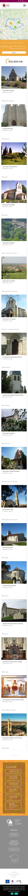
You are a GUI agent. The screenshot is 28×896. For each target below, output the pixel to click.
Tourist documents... (14, 784)
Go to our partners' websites (14, 790)
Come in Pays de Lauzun (13, 797)
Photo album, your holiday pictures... (13, 777)
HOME (3, 42)
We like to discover (11, 42)
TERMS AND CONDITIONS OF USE (14, 874)
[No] (26, 890)
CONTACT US (14, 849)
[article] (14, 84)
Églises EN (20, 42)
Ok (12, 893)
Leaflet (19, 39)
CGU (16, 893)
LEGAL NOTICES (14, 875)
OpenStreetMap (25, 39)
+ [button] (2, 11)
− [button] (2, 13)
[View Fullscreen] (2, 16)
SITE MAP (14, 877)
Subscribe (14, 834)
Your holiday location (14, 771)
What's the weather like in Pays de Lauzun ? (14, 805)
